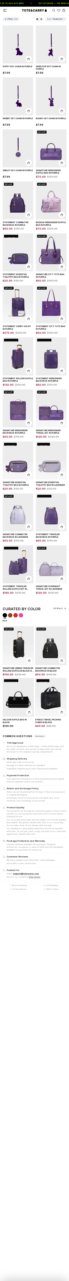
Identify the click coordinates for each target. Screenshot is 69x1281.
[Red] (15, 615)
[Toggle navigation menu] (5, 10)
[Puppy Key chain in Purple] (18, 44)
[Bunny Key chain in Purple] (51, 96)
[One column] (41, 19)
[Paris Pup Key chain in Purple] (51, 44)
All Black (58, 608)
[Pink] (21, 615)
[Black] (5, 615)
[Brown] (10, 615)
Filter (13, 19)
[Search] (53, 10)
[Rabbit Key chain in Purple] (18, 96)
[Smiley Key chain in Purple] (18, 148)
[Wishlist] (58, 10)
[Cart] (63, 10)
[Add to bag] (28, 59)
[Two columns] (37, 19)
